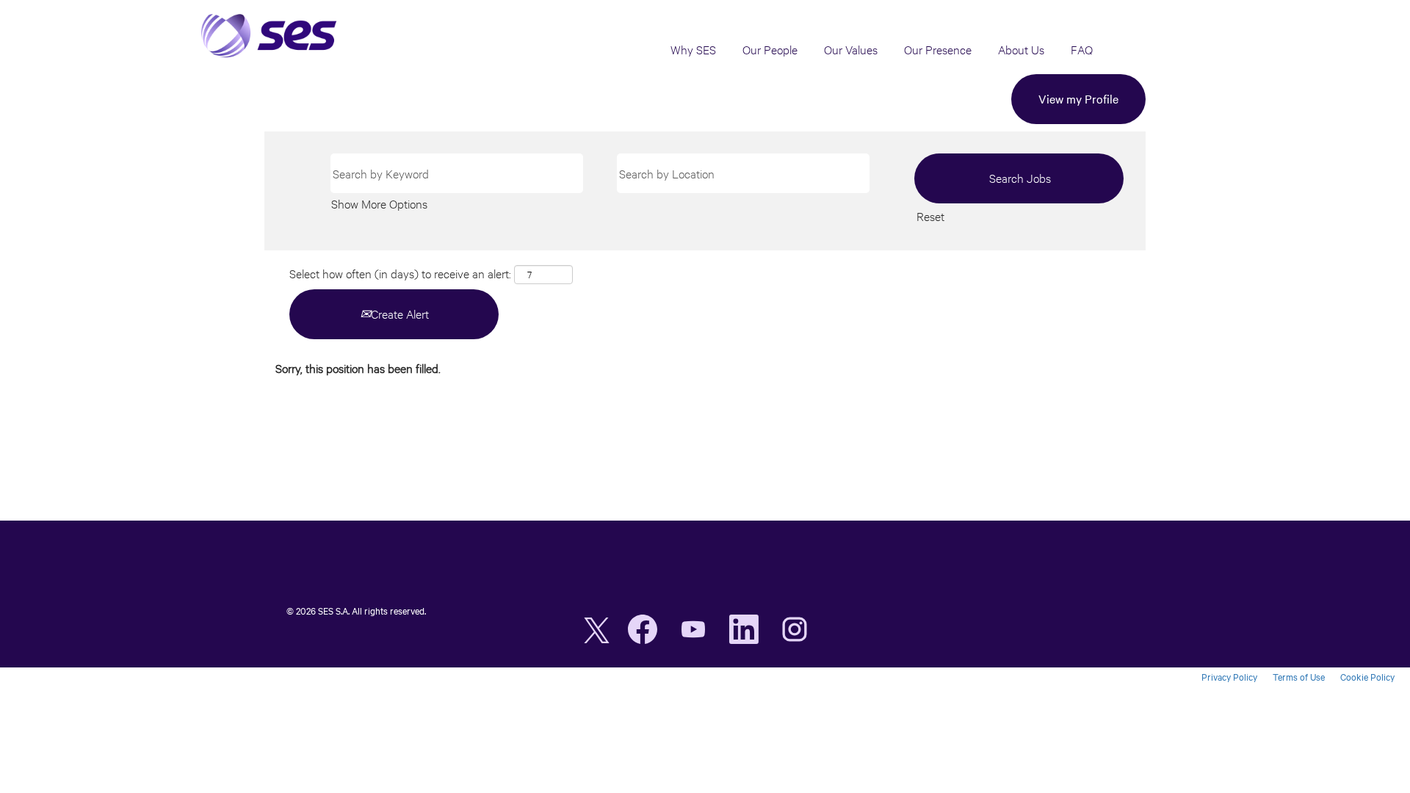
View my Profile (1078, 98)
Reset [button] (930, 216)
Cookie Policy (1367, 677)
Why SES (693, 49)
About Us (1021, 49)
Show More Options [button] (379, 203)
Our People (770, 49)
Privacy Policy (1229, 677)
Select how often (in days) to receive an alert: (400, 273)
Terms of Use (1299, 677)
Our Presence (938, 49)
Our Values (851, 49)
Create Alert (400, 314)
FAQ (1082, 49)
